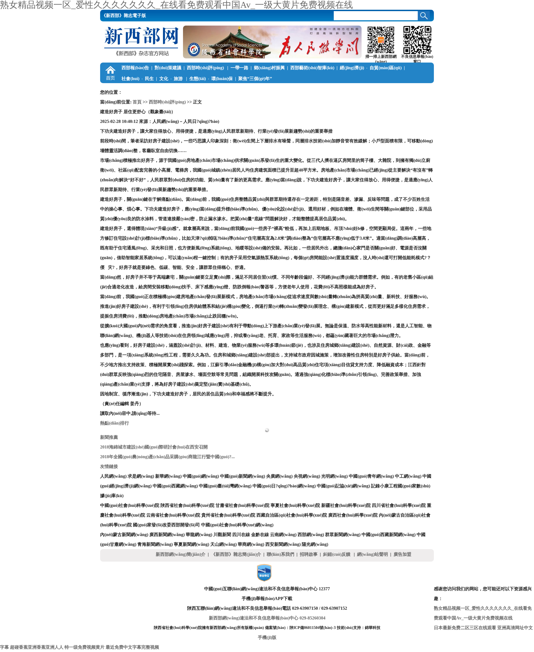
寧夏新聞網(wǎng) (191, 544)
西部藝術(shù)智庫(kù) (312, 67)
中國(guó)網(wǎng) (201, 476)
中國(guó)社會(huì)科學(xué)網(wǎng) (237, 524)
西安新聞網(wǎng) (283, 544)
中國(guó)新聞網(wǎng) (242, 476)
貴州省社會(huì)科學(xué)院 (228, 515)
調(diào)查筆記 (184, 89)
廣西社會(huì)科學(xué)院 (353, 515)
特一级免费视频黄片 (85, 647)
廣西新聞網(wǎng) (167, 534)
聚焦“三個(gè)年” (255, 78)
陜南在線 (364, 89)
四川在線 (241, 534)
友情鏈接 (109, 466)
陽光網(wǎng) (315, 544)
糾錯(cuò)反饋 (337, 554)
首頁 (137, 102)
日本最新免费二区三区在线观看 (465, 627)
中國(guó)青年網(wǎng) (371, 476)
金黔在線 (260, 534)
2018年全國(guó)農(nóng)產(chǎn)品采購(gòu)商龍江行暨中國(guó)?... (167, 456)
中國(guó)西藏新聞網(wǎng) (389, 534)
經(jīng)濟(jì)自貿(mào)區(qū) (371, 67)
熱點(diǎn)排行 (114, 423)
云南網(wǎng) (283, 534)
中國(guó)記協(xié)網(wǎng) (343, 486)
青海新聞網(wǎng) (155, 544)
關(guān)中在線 (335, 89)
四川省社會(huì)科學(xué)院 (399, 505)
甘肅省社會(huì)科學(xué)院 (243, 505)
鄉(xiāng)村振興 (269, 67)
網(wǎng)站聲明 (372, 554)
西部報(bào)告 (135, 67)
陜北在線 (305, 89)
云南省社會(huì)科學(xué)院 (173, 515)
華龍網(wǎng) (199, 534)
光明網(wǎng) (334, 476)
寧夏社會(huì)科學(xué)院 (295, 505)
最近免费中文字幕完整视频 (132, 647)
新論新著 (278, 89)
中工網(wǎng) (408, 476)
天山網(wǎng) (223, 544)
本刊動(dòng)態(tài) (397, 89)
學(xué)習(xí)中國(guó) (143, 89)
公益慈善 (216, 89)
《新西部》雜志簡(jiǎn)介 (236, 554)
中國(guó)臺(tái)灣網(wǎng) (225, 486)
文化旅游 (171, 78)
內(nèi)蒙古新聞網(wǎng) (124, 534)
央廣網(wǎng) (279, 476)
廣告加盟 (402, 554)
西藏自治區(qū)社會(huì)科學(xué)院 (291, 515)
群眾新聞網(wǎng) (342, 534)
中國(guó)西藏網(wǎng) (175, 486)
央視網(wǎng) (307, 476)
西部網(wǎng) (311, 534)
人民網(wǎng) (113, 476)
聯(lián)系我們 (280, 554)
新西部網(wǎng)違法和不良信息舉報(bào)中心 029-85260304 (267, 618)
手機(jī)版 (267, 637)
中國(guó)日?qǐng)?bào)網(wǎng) (284, 486)
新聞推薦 (109, 437)
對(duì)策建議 (168, 67)
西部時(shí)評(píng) (206, 67)
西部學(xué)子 (247, 89)
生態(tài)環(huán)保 (211, 78)
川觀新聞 (222, 534)
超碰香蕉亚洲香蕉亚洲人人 (36, 647)
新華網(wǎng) (168, 476)
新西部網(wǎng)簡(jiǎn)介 (181, 554)
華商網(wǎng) (251, 544)
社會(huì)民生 (138, 78)
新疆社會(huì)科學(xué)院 (346, 505)
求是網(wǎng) (141, 476)
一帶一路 (239, 67)
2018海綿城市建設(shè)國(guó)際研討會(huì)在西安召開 (154, 447)
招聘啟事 (309, 554)
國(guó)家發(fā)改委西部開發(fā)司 (166, 524)
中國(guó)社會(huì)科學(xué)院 (129, 505)
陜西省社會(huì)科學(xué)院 (187, 505)
